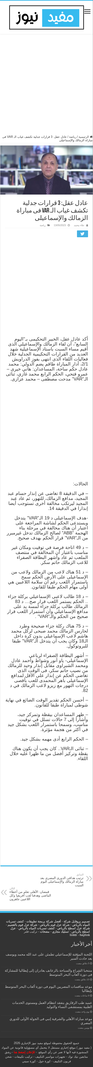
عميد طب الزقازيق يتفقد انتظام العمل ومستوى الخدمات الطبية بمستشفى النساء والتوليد (52, 1005)
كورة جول (44, 1061)
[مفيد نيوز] (46, 16)
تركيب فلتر (30, 931)
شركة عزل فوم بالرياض (55, 924)
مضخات (44, 931)
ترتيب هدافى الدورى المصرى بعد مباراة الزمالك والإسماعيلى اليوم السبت (62, 880)
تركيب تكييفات (23, 1056)
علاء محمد (79, 225)
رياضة (72, 136)
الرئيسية (84, 136)
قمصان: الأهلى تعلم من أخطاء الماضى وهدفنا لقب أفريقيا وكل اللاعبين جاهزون (30, 894)
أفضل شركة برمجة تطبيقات (43, 921)
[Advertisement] (46, 86)
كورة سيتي (29, 1061)
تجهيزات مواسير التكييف (50, 1056)
